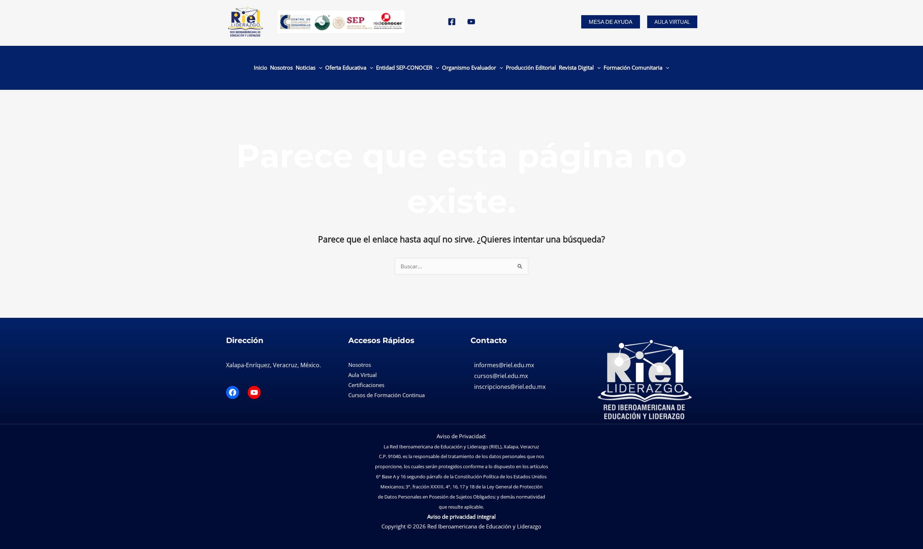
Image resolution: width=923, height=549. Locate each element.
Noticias (305, 67)
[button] (610, 21)
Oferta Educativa (345, 67)
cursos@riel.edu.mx (501, 376)
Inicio (260, 67)
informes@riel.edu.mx (504, 365)
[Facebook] (452, 22)
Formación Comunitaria (633, 67)
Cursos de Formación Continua (386, 395)
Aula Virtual (672, 21)
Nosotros (281, 67)
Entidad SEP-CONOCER (404, 67)
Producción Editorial (531, 67)
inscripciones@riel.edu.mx (510, 387)
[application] (318, 67)
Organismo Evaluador (469, 67)
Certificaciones (366, 384)
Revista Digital (576, 67)
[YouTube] (471, 22)
